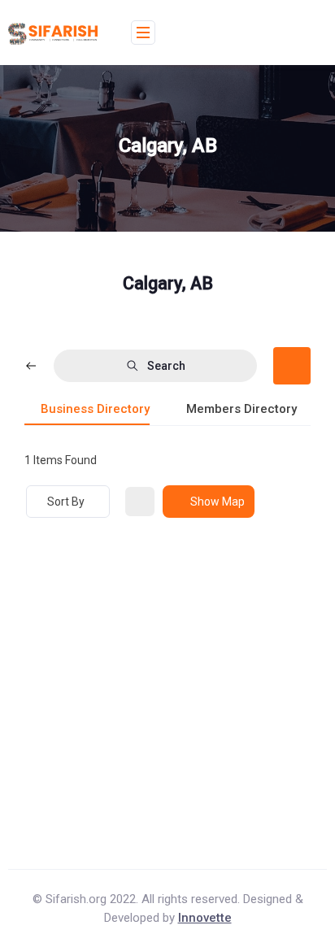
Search (166, 365)
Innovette (205, 917)
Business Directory (95, 409)
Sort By (66, 501)
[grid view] (140, 501)
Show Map (217, 501)
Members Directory (241, 409)
